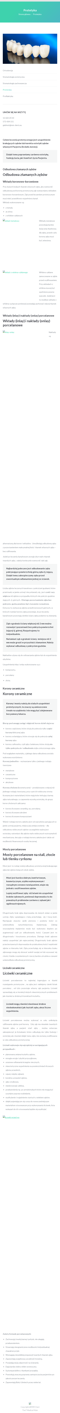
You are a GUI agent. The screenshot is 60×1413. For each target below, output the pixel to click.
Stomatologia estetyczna (14, 77)
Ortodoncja (8, 70)
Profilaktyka (8, 96)
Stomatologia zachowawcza (15, 83)
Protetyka (7, 90)
